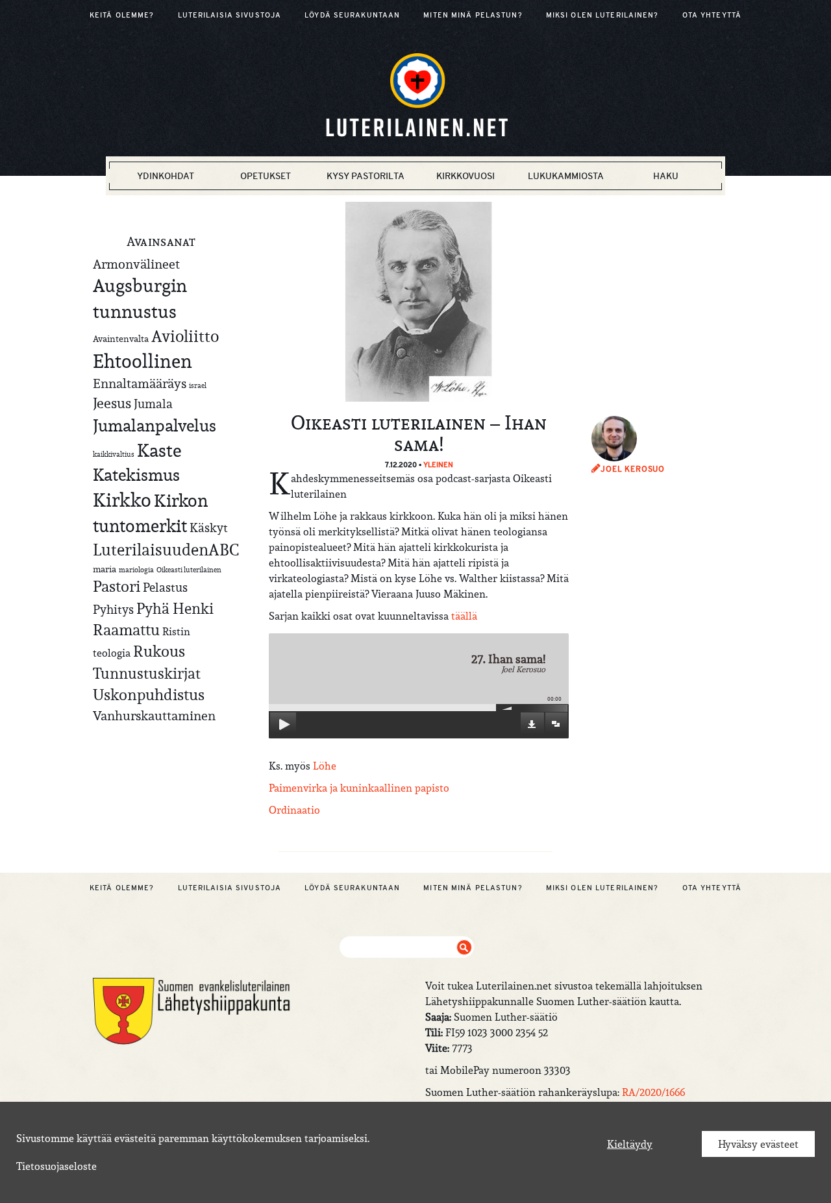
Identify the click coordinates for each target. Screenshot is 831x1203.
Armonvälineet (136, 264)
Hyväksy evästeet (758, 1143)
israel (197, 385)
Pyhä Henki (175, 608)
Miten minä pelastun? (472, 14)
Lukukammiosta (566, 176)
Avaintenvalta (121, 339)
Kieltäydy (629, 1143)
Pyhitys (113, 609)
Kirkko (122, 500)
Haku (665, 176)
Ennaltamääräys (139, 383)
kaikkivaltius (113, 454)
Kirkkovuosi (465, 176)
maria (104, 569)
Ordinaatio (294, 809)
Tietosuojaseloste (56, 1166)
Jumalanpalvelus (154, 425)
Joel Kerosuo (633, 469)
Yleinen (438, 464)
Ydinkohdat (165, 176)
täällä (464, 615)
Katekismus (136, 475)
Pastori (116, 586)
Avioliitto (185, 336)
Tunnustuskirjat (147, 673)
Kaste (159, 450)
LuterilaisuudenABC (166, 549)
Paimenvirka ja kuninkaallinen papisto (359, 787)
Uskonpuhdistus (149, 695)
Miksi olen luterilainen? (602, 14)
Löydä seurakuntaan (352, 14)
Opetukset (265, 176)
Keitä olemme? (122, 14)
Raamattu (126, 630)
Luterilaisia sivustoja (230, 14)
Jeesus (112, 403)
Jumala (153, 403)
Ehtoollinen (142, 361)
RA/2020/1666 (653, 1092)
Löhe (324, 765)
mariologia (136, 569)
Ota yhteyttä (711, 14)
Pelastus (165, 587)
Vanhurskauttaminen (154, 715)
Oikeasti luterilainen (188, 569)
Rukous (159, 651)
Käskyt (209, 527)
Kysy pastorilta (365, 176)
